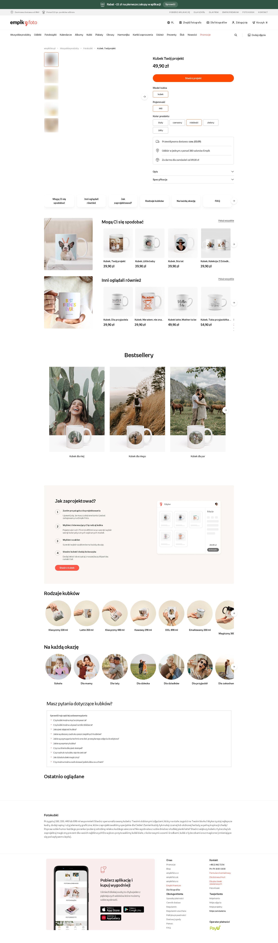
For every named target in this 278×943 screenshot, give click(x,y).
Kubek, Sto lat (176, 261)
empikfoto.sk (172, 877)
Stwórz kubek (67, 568)
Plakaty (99, 35)
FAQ (168, 928)
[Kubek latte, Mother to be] (183, 301)
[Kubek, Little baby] (150, 243)
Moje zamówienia (217, 911)
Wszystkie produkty (20, 35)
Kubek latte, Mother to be (182, 319)
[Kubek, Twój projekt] (118, 243)
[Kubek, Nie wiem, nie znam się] (150, 301)
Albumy (79, 35)
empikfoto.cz (172, 873)
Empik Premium (230, 12)
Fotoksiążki (50, 35)
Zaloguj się (241, 22)
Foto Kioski (214, 888)
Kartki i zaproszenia (143, 35)
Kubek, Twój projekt (114, 261)
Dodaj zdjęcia (259, 35)
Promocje (205, 35)
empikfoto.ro (172, 881)
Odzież (160, 35)
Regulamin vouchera (176, 911)
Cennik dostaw (173, 902)
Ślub (182, 35)
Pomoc (169, 923)
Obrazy (110, 35)
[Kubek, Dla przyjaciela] (118, 301)
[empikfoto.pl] (30, 23)
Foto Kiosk (248, 12)
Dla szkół (199, 12)
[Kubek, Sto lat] (183, 243)
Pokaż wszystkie (226, 220)
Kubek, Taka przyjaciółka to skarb (220, 319)
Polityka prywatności (176, 915)
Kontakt (263, 12)
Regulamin (171, 907)
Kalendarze (66, 35)
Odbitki (37, 35)
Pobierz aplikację (179, 12)
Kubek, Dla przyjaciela (115, 319)
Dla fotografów (173, 890)
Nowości (192, 35)
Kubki (89, 35)
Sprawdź (170, 4)
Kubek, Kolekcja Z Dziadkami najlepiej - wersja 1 (227, 261)
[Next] (225, 410)
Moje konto (214, 898)
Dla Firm (213, 12)
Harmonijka (124, 35)
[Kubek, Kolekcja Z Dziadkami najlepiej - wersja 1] (216, 243)
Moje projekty (215, 907)
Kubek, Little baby (145, 261)
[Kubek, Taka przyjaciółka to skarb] (216, 301)
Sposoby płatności (175, 898)
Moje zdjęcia (215, 902)
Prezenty (171, 35)
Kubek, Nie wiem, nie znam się (151, 319)
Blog (168, 869)
